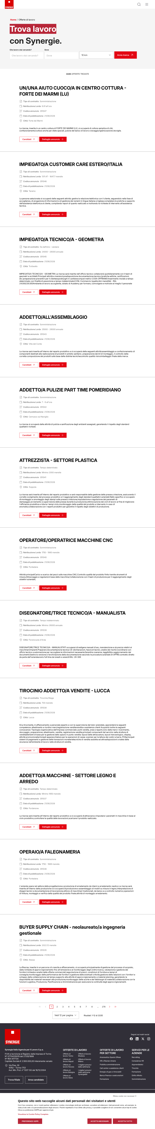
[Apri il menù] (146, 4)
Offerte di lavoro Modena (84, 1055)
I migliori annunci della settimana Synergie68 (84, 1072)
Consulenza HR (138, 1061)
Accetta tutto (125, 1121)
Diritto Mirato (137, 1075)
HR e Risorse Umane (108, 1061)
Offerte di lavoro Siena (68, 1077)
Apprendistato (137, 1064)
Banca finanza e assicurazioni (111, 1075)
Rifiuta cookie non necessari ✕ (124, 1096)
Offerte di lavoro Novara (68, 1066)
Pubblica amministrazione (110, 1064)
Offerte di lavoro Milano (84, 1060)
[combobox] (96, 55)
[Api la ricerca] (139, 4)
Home (13, 19)
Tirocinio (135, 1068)
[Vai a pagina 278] (115, 1007)
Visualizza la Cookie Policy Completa (33, 1114)
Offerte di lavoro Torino (68, 1055)
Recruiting (136, 1057)
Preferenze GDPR (30, 1121)
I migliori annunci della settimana (84, 1066)
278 (104, 1007)
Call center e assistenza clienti (112, 1068)
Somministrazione (139, 1079)
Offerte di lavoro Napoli (68, 1060)
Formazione (104, 1079)
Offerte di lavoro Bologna (69, 1071)
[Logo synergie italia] (9, 4)
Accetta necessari (100, 1121)
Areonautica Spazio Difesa (110, 1057)
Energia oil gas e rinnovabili (110, 1072)
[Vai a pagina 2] (110, 1007)
